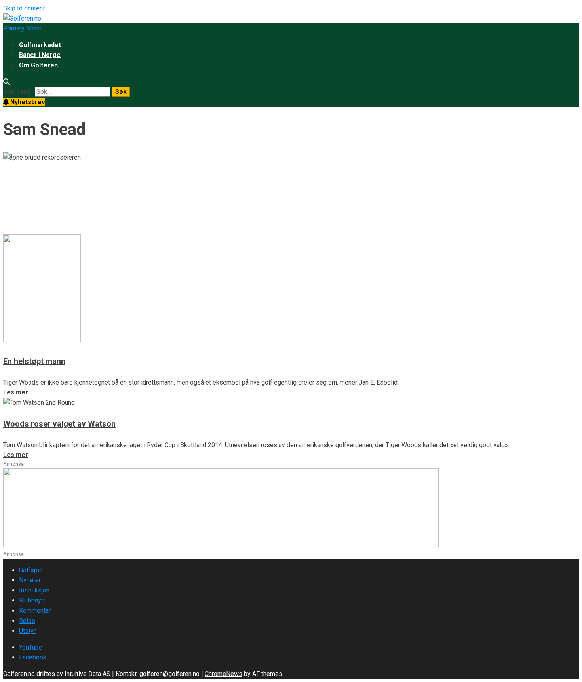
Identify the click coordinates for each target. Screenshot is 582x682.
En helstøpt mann (34, 361)
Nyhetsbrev (27, 102)
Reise (27, 621)
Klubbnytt (32, 600)
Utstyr (27, 630)
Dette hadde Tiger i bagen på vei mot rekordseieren (149, 188)
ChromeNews (223, 674)
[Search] (6, 82)
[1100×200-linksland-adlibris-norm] (221, 545)
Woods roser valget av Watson (59, 424)
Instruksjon (34, 590)
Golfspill (30, 570)
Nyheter (30, 580)
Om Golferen (38, 65)
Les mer (15, 229)
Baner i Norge (40, 55)
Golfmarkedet (40, 45)
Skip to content (24, 8)
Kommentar (35, 610)
